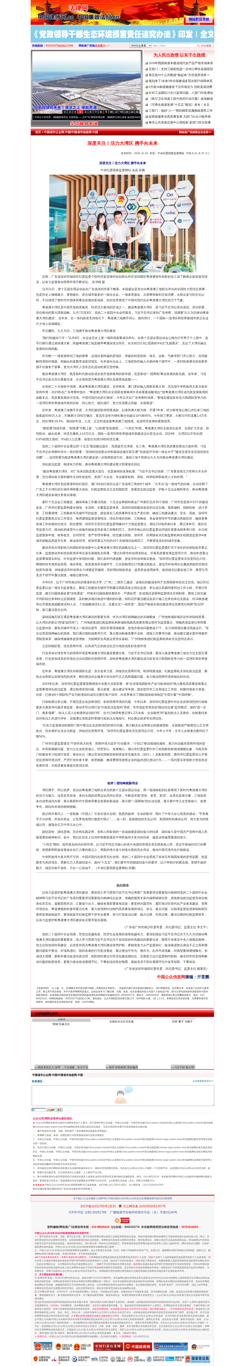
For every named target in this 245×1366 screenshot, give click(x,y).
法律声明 (101, 1198)
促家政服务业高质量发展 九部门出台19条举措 (180, 116)
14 (132, 111)
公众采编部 (90, 1198)
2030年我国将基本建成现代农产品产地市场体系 (181, 63)
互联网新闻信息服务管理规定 (91, 1131)
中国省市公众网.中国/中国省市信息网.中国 (71, 132)
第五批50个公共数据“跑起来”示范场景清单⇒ (179, 75)
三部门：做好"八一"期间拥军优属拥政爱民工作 (181, 110)
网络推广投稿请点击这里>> (195, 132)
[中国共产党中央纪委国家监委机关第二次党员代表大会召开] (122, 38)
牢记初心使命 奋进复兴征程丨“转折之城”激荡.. (103, 117)
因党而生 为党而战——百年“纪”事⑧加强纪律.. (49, 117)
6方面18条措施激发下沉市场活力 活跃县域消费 (180, 86)
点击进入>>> (102, 45)
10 (111, 111)
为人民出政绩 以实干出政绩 (179, 55)
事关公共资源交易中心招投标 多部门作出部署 (180, 122)
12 (121, 111)
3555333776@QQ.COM (59, 45)
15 (137, 111)
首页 (38, 132)
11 (116, 111)
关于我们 (77, 1198)
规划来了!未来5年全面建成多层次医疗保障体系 (180, 81)
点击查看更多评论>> (203, 1081)
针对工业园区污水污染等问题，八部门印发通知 (181, 92)
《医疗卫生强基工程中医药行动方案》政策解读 (181, 98)
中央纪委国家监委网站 (171, 153)
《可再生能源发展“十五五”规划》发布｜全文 (179, 104)
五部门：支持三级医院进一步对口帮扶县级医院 (181, 69)
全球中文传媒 (62, 11)
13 (126, 111)
